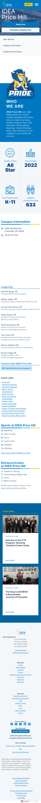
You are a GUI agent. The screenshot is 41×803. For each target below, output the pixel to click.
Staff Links (20, 682)
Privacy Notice (21, 795)
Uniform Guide (7, 401)
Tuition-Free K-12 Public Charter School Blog (20, 746)
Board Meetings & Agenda (21, 778)
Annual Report (20, 667)
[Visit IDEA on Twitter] (20, 724)
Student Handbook (9, 406)
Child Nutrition (7, 392)
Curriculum (6, 382)
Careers (20, 672)
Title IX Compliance (21, 785)
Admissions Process (9, 385)
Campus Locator (20, 703)
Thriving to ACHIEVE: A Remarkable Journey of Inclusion (17, 594)
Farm (20, 708)
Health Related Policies (21, 783)
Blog (20, 701)
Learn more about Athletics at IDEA (15, 453)
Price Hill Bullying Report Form (13, 413)
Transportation (7, 399)
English (26, 801)
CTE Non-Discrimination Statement (21, 791)
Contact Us (20, 677)
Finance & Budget (21, 780)
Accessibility (21, 798)
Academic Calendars (9, 387)
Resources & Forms (9, 397)
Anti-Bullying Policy (21, 793)
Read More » (10, 560)
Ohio (20, 749)
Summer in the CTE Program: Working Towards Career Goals (17, 543)
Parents (20, 713)
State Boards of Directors (20, 752)
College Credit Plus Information (13, 411)
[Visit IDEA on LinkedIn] (24, 724)
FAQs (20, 706)
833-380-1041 (27, 738)
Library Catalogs (20, 710)
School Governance (9, 404)
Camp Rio (20, 670)
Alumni (20, 665)
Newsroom (20, 680)
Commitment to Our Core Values (20, 675)
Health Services (7, 394)
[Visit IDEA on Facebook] (11, 724)
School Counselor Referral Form (14, 416)
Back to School (7, 389)
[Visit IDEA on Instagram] (16, 724)
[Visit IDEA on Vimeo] (29, 724)
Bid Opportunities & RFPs (20, 698)
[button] (36, 4)
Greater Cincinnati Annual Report (14, 409)
